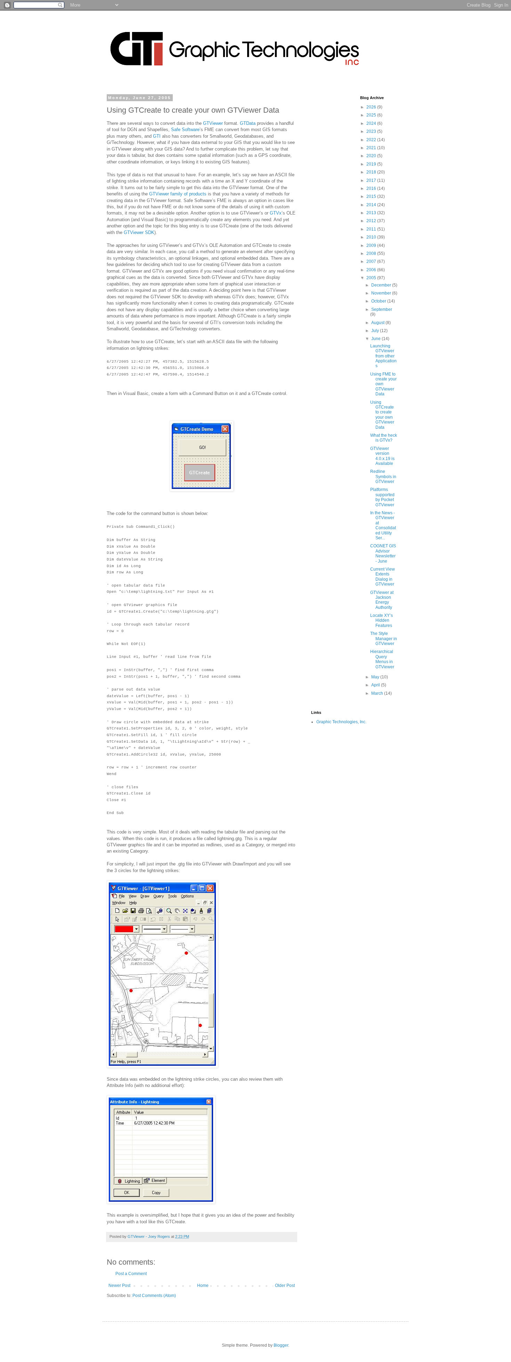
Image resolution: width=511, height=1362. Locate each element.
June (376, 338)
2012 (371, 220)
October (379, 301)
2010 (371, 237)
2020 (371, 155)
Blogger (281, 1345)
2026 (371, 107)
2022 (371, 139)
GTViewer (213, 123)
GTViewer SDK (139, 232)
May (375, 677)
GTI (157, 136)
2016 (371, 188)
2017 (371, 180)
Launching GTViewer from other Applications (383, 356)
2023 (371, 131)
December (381, 285)
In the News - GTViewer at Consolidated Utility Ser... (383, 525)
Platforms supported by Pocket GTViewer (382, 497)
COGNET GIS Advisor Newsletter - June (383, 553)
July (375, 330)
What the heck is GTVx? (383, 438)
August (378, 322)
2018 (371, 172)
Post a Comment (131, 1273)
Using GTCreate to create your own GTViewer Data (382, 415)
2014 (371, 204)
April (376, 685)
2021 (371, 147)
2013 (371, 212)
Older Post (285, 1285)
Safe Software (185, 129)
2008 (371, 253)
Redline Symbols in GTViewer (383, 476)
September (381, 309)
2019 (371, 164)
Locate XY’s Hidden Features (381, 620)
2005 (371, 277)
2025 (371, 115)
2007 (371, 261)
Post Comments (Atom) (154, 1295)
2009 (371, 245)
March (377, 693)
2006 (371, 269)
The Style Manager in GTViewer (383, 638)
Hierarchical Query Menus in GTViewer (382, 659)
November (381, 293)
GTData (248, 123)
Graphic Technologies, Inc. (341, 721)
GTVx (276, 213)
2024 (371, 123)
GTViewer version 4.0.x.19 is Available (382, 456)
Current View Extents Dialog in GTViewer (382, 577)
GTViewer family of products (177, 193)
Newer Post (119, 1285)
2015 (371, 196)
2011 (371, 229)
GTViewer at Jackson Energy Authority (382, 600)
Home (203, 1285)
